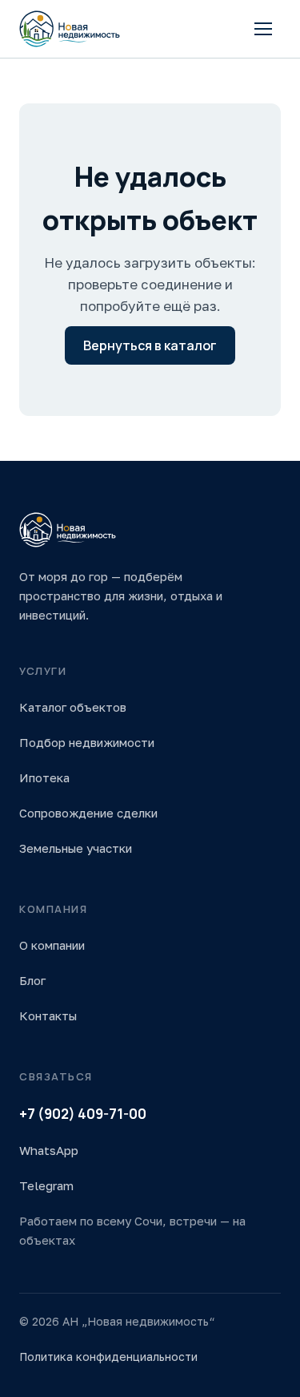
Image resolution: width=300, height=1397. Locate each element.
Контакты (48, 1015)
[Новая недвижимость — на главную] (69, 28)
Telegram (46, 1185)
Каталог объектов (72, 707)
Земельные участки (75, 848)
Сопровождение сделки (88, 812)
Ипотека (44, 777)
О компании (52, 945)
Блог (32, 980)
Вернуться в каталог (150, 345)
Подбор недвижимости (86, 742)
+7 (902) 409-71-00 (82, 1113)
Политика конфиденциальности (108, 1356)
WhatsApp (48, 1150)
